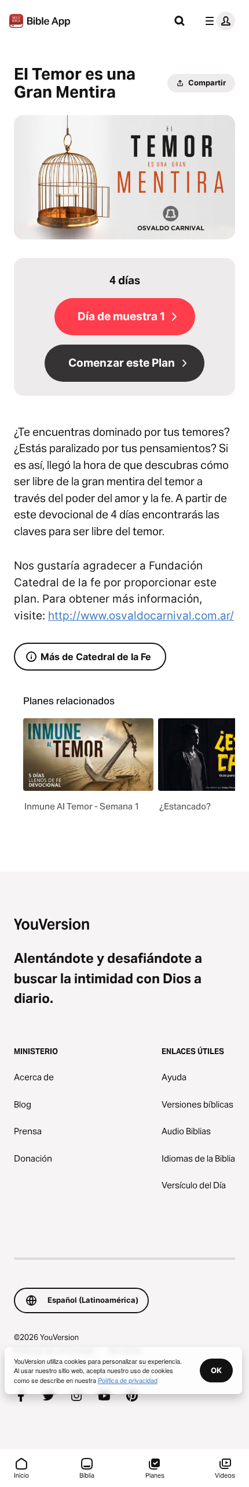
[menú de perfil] (218, 21)
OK (216, 1370)
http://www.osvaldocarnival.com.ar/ (141, 615)
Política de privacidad (128, 1380)
